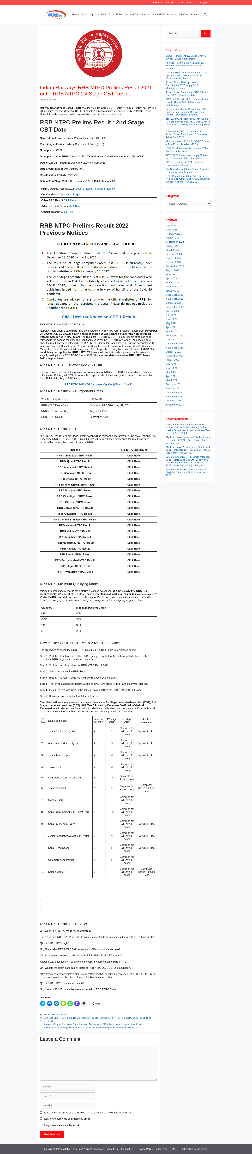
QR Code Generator (190, 14)
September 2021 (175, 355)
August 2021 (172, 359)
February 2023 (174, 286)
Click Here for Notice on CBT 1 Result (98, 317)
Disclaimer (162, 1148)
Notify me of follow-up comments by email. (67, 1118)
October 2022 (173, 302)
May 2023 (171, 274)
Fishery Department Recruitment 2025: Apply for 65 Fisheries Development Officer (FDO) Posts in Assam (187, 112)
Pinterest (191, 2)
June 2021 (171, 368)
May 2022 (171, 323)
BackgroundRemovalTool (194, 1148)
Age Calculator (98, 14)
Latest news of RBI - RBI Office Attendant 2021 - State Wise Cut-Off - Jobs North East (188, 459)
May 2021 (171, 372)
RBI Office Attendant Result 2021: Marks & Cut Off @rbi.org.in (185, 464)
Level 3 (90, 188)
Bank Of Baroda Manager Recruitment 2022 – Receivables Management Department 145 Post (90, 1027)
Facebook (157, 2)
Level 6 (111, 188)
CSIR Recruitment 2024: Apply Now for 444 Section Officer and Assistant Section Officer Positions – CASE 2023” (188, 179)
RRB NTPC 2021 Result (133, 1018)
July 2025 (171, 225)
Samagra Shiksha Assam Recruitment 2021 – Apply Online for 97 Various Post (188, 440)
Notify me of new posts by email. (61, 1125)
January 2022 (173, 339)
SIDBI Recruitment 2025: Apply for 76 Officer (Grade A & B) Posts (186, 57)
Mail (174, 1148)
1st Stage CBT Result (54, 1018)
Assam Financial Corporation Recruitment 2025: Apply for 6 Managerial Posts (182, 85)
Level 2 (80, 188)
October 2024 (173, 237)
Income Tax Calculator (137, 14)
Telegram (203, 2)
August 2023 (172, 270)
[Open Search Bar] (205, 14)
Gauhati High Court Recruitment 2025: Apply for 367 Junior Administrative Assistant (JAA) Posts (186, 75)
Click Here (65, 194)
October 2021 (173, 351)
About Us (112, 1148)
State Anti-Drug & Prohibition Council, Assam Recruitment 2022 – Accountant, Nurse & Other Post (92, 1024)
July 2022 (171, 315)
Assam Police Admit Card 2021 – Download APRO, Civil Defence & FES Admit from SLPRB (188, 450)
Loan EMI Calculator (164, 14)
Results (63, 1014)
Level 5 (101, 188)
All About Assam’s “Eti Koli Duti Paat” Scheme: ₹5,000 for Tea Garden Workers (185, 65)
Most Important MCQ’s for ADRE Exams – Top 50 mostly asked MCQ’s (187, 143)
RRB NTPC (114, 1018)
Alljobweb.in (172, 437)
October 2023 (173, 262)
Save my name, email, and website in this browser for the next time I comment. (87, 1112)
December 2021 (174, 343)
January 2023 (173, 290)
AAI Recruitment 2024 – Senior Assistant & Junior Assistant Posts (188, 170)
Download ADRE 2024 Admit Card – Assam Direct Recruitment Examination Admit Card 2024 (187, 134)
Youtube (170, 2)
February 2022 (174, 335)
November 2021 (174, 347)
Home (75, 14)
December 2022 (174, 294)
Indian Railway (50, 1014)
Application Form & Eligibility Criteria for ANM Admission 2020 (187, 472)
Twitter (180, 2)
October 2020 (173, 400)
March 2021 (172, 380)
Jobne (169, 424)
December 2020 (174, 392)
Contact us (127, 1148)
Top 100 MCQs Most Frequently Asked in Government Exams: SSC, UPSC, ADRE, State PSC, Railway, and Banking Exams (188, 123)
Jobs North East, (73, 1148)
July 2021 (171, 364)
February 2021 (174, 384)
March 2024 (172, 250)
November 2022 (174, 298)
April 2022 (171, 327)
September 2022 (175, 307)
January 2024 (173, 258)
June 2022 (171, 319)
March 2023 (172, 282)
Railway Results (90, 1018)
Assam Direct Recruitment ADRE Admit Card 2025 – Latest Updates (187, 93)
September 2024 (175, 241)
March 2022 (172, 331)
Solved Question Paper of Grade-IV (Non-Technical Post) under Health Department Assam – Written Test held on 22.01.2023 (188, 428)
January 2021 (173, 388)
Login (76, 194)
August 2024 (172, 245)
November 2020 (174, 396)
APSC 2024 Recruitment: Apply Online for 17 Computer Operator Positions (186, 156)
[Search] (206, 33)
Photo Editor (116, 14)
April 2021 (171, 376)
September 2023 (175, 266)
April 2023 (171, 278)
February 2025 (174, 233)
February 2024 (174, 254)
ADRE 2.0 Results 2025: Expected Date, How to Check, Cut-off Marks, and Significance (187, 102)
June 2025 (171, 229)
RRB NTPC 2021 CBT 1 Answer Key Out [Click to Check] (98, 384)
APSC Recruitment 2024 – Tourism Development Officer (184, 163)
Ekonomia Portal (175, 469)
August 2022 (172, 311)
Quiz (84, 14)
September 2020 (175, 404)
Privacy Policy (145, 1148)
